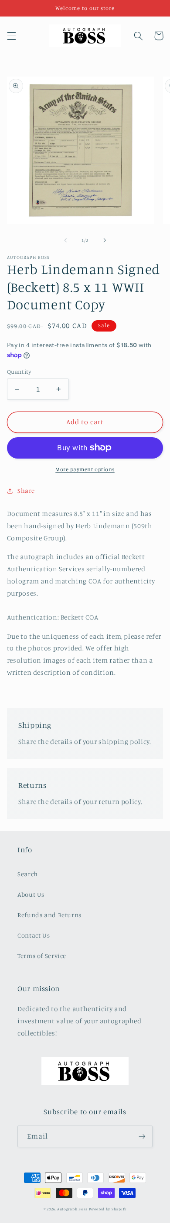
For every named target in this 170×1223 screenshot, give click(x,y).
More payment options (85, 469)
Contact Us (33, 935)
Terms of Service (41, 955)
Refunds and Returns (49, 914)
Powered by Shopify (107, 1208)
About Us (30, 894)
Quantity (19, 371)
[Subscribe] (142, 1136)
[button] (11, 36)
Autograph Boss (72, 1208)
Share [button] (26, 490)
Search (27, 874)
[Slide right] (104, 240)
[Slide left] (65, 240)
